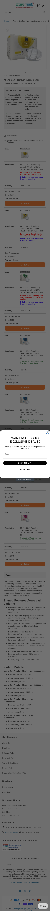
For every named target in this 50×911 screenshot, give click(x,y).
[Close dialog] (47, 432)
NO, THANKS (25, 470)
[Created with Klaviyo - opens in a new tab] (25, 479)
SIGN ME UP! (25, 463)
